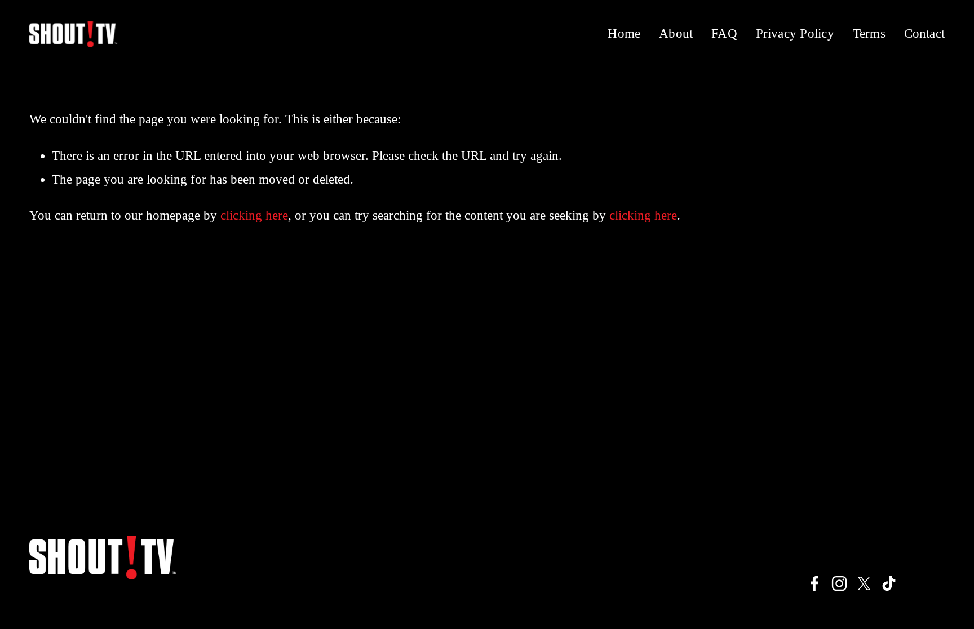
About (676, 33)
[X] (864, 583)
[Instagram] (839, 583)
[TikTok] (889, 583)
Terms (869, 33)
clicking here (254, 215)
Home (624, 33)
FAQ (724, 33)
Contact (924, 33)
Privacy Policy (795, 33)
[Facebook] (814, 583)
